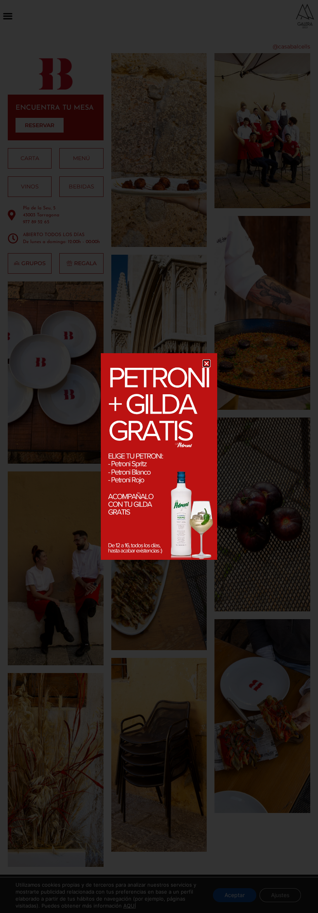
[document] (159, 456)
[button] (206, 363)
